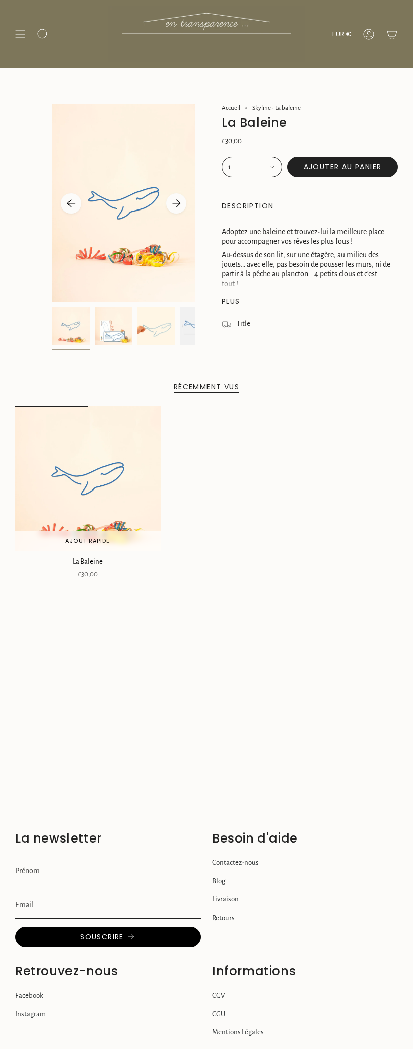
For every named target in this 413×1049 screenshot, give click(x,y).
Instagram (30, 1014)
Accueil (231, 108)
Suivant (176, 203)
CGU (218, 1014)
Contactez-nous (235, 862)
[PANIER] (391, 34)
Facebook (29, 995)
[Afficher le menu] (20, 34)
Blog (218, 881)
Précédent (71, 203)
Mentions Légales (238, 1032)
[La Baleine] (88, 478)
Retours (223, 918)
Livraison (225, 899)
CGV (218, 995)
